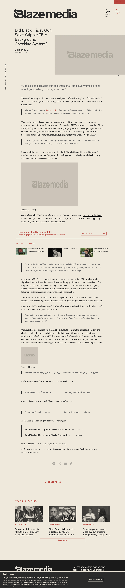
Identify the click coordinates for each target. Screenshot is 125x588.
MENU (117, 11)
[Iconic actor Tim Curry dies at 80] (55, 252)
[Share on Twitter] (59, 463)
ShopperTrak (50, 110)
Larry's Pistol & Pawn (92, 215)
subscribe (119, 2)
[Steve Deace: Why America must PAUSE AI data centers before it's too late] (62, 514)
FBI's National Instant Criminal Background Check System (63, 135)
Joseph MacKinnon (89, 525)
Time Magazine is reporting (43, 101)
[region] (62, 579)
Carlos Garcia (20, 525)
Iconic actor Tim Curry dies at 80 (69, 249)
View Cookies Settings (95, 579)
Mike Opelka (22, 50)
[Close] (122, 579)
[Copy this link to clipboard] (71, 463)
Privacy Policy (36, 234)
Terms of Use (45, 234)
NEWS (106, 9)
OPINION (107, 11)
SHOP (106, 16)
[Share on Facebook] (53, 463)
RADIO (106, 13)
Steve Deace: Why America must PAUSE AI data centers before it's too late (62, 532)
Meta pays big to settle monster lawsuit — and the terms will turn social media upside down (101, 250)
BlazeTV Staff (54, 525)
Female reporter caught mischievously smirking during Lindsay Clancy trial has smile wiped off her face (96, 532)
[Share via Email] (65, 463)
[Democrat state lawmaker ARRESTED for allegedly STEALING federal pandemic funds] (29, 514)
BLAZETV (107, 14)
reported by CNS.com (48, 309)
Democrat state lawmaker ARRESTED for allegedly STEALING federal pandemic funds (27, 532)
